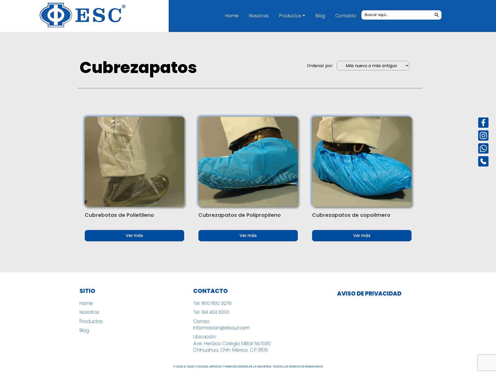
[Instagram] (483, 135)
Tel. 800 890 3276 (212, 303)
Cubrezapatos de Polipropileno (239, 215)
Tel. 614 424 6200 (211, 312)
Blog (320, 16)
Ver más (134, 235)
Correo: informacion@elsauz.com (221, 324)
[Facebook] (483, 122)
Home (231, 16)
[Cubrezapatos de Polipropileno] (248, 162)
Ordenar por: (320, 66)
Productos (290, 16)
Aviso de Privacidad (369, 293)
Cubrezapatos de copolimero (351, 215)
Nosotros (259, 16)
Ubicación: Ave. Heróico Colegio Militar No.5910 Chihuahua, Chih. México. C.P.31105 (232, 343)
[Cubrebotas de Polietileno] (134, 162)
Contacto (345, 16)
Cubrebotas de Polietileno (119, 215)
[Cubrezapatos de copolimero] (362, 162)
